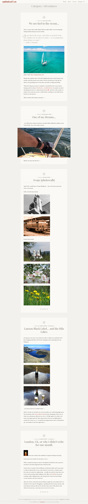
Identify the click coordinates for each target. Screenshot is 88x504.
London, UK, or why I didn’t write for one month (44, 443)
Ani (47, 90)
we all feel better (48, 88)
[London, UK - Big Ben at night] (26, 455)
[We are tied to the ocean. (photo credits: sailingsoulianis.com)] (44, 72)
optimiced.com (27, 499)
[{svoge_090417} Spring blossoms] (37, 283)
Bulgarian (62, 499)
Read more (44, 309)
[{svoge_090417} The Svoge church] (37, 261)
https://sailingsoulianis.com (37, 74)
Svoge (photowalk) (44, 180)
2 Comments (51, 326)
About (69, 1)
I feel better (39, 88)
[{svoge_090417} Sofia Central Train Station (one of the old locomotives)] (37, 235)
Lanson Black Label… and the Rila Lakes (44, 330)
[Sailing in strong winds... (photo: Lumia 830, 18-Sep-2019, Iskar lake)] (44, 157)
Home (64, 1)
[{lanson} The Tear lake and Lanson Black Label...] (37, 383)
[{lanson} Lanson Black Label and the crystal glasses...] (37, 405)
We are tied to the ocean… (44, 23)
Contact (74, 1)
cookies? (67, 499)
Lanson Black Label (39, 414)
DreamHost (42, 502)
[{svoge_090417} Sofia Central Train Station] (37, 213)
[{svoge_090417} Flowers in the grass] (37, 305)
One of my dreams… (44, 117)
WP (34, 502)
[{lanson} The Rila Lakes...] (37, 362)
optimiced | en (9, 1)
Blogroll (80, 1)
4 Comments (51, 439)
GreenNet (53, 474)
